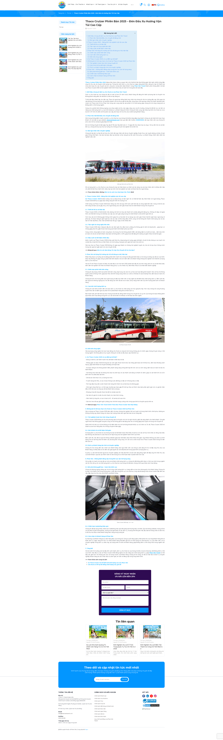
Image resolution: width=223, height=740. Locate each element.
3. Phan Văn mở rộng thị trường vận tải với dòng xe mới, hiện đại (107, 50)
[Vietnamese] (153, 5)
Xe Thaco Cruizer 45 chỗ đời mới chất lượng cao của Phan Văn (108, 563)
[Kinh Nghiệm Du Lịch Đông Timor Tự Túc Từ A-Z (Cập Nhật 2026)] (63, 55)
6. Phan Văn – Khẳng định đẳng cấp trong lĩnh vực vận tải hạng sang (109, 69)
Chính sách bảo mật (99, 708)
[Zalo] (147, 696)
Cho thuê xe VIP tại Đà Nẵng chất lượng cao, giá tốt (104, 564)
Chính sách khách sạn (100, 696)
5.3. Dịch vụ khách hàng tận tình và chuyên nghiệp (104, 67)
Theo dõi (124, 679)
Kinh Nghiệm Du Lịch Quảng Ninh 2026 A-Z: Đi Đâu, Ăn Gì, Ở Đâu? (75, 46)
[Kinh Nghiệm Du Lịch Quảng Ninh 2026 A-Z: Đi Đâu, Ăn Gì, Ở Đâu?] (63, 47)
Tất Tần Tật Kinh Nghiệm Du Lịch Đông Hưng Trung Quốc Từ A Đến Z (75, 39)
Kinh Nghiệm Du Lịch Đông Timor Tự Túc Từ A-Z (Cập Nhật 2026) (75, 53)
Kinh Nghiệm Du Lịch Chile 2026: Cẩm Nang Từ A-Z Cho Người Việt (75, 60)
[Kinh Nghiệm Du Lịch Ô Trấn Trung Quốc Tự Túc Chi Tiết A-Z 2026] (125, 632)
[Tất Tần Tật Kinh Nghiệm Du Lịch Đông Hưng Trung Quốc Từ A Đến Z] (63, 40)
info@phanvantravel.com (65, 713)
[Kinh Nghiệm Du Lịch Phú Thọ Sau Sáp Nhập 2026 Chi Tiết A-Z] (63, 69)
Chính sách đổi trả (99, 714)
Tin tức (61, 27)
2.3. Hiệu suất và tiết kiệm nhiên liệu (99, 48)
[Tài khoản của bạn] (149, 4)
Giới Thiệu (71, 4)
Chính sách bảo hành (100, 716)
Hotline (162, 5)
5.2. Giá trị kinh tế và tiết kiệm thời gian (100, 65)
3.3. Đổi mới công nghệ (95, 57)
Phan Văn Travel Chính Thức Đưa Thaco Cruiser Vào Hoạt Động (117, 404)
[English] (155, 5)
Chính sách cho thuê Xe (101, 698)
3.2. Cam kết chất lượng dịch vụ (98, 55)
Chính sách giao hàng (100, 711)
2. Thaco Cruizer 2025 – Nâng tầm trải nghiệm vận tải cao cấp (107, 42)
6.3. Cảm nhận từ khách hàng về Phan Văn (101, 76)
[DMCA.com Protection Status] (151, 705)
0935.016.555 (61, 718)
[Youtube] (151, 696)
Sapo (86, 729)
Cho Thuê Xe (79, 4)
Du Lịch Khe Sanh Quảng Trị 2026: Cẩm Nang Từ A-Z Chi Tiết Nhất (97, 647)
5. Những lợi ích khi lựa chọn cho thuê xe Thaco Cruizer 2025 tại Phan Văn (111, 61)
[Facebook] (143, 696)
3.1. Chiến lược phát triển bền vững (99, 53)
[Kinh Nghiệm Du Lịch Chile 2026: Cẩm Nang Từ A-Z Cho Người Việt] (63, 62)
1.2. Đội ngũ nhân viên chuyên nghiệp (100, 40)
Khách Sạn (89, 4)
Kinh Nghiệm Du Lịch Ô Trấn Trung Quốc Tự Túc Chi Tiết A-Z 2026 (124, 647)
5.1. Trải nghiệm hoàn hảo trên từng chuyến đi (102, 63)
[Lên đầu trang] (220, 735)
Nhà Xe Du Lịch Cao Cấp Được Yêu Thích (117, 192)
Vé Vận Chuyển (123, 4)
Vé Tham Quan (100, 4)
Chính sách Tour (98, 701)
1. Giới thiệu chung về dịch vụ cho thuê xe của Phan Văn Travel (107, 36)
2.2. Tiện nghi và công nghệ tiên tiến (99, 46)
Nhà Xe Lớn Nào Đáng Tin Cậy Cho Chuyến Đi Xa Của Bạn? (116, 250)
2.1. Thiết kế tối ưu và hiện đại (97, 44)
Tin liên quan (125, 621)
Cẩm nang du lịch (67, 34)
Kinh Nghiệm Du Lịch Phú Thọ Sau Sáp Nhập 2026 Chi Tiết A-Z (75, 68)
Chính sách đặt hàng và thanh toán (104, 706)
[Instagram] (155, 696)
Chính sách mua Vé (99, 703)
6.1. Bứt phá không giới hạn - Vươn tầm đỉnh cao (103, 71)
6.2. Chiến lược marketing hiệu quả (99, 73)
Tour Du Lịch (111, 4)
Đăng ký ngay (125, 610)
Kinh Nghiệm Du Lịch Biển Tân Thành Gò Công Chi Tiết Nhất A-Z (151, 647)
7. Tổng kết (90, 78)
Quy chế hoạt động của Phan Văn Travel (103, 719)
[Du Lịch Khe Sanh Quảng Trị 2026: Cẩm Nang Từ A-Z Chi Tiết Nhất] (98, 632)
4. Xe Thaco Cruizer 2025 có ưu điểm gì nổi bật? (102, 59)
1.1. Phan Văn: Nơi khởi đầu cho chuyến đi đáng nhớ (104, 38)
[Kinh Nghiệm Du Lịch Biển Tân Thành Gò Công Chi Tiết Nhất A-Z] (152, 632)
